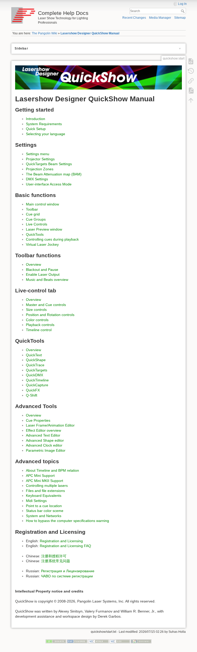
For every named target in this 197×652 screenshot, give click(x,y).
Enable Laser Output (43, 274)
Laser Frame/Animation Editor (50, 425)
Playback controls (40, 325)
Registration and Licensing (61, 541)
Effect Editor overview (43, 430)
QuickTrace (35, 365)
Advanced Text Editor (43, 435)
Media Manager (160, 17)
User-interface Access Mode (49, 184)
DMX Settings (37, 179)
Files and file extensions (45, 491)
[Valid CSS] (120, 641)
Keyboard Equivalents (43, 495)
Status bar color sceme (44, 511)
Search (183, 11)
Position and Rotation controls (50, 315)
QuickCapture (37, 385)
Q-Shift (31, 395)
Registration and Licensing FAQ (65, 546)
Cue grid (33, 214)
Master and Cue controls (46, 305)
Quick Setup (36, 129)
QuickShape (36, 360)
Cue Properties (38, 420)
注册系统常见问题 (55, 561)
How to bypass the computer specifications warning (67, 521)
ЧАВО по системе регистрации (67, 576)
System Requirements (44, 124)
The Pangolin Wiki (44, 33)
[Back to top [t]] (191, 100)
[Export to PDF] (191, 90)
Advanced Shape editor (45, 440)
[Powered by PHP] (77, 641)
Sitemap (180, 17)
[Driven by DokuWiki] (141, 641)
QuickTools (35, 234)
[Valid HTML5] (98, 641)
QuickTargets (36, 370)
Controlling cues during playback (52, 239)
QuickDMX (34, 375)
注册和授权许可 (53, 556)
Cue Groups (36, 219)
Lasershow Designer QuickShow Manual (90, 33)
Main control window (42, 204)
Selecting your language (45, 134)
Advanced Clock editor (44, 445)
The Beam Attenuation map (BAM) (54, 174)
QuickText (34, 355)
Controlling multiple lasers (47, 485)
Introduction (35, 119)
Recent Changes (134, 17)
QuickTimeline (37, 380)
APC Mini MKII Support (44, 481)
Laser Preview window (44, 229)
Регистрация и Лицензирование (67, 571)
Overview (33, 264)
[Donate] (56, 641)
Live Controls (36, 224)
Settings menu (37, 154)
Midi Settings (36, 501)
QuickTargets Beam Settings (49, 164)
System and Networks (43, 516)
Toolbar (32, 209)
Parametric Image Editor (45, 450)
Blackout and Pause (42, 270)
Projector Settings (40, 159)
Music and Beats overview (47, 280)
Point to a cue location (44, 506)
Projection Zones (39, 169)
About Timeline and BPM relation (52, 470)
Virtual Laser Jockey (42, 244)
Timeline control (39, 330)
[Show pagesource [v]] (191, 61)
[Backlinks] (191, 80)
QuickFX (33, 390)
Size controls (36, 310)
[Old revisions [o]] (191, 71)
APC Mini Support (40, 475)
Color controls (37, 320)
